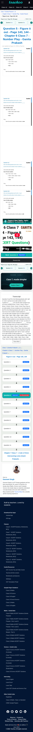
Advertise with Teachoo (21, 721)
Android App (9, 515)
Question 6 (16, 403)
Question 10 (16, 437)
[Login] (29, 2)
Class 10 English (10, 596)
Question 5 (16, 395)
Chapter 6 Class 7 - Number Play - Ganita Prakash (15, 14)
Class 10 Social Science (12, 599)
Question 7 (16, 412)
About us (12, 717)
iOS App (8, 518)
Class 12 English (10, 605)
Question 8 (16, 420)
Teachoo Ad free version (12, 573)
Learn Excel (9, 682)
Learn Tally (9, 685)
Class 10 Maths (10, 590)
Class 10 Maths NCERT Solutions (15, 635)
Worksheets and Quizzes (13, 576)
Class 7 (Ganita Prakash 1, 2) (8, 11)
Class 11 (11, 7)
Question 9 (16, 428)
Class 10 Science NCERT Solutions (16, 671)
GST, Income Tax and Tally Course (15, 569)
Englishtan (9, 697)
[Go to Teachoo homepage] (16, 2)
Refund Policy (9, 721)
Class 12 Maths (10, 602)
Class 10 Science (11, 593)
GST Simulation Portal (12, 582)
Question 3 (16, 378)
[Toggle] (3, 2)
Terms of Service (12, 719)
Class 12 (4, 7)
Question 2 (16, 370)
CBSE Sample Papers (12, 703)
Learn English (10, 679)
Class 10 (19, 7)
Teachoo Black (19, 491)
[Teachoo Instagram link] (12, 711)
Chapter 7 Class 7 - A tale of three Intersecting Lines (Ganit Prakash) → (16, 456)
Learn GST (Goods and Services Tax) (16, 688)
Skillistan (8, 579)
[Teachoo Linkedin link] (25, 711)
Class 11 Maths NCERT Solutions (15, 638)
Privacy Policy (22, 719)
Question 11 (16, 445)
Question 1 (16, 362)
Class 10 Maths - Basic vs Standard (15, 700)
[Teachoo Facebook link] (8, 711)
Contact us (20, 717)
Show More (16, 341)
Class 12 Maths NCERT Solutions (15, 641)
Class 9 (25, 7)
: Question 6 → (16, 255)
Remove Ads (16, 260)
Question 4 (16, 387)
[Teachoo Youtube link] (20, 711)
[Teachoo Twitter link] (16, 711)
